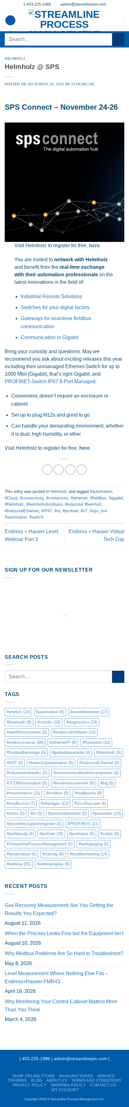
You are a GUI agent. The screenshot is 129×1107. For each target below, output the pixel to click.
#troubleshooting (88, 854)
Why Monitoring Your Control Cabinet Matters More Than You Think (61, 1005)
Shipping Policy (68, 1085)
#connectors (57, 498)
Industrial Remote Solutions (51, 296)
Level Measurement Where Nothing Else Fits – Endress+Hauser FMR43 (56, 977)
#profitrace (81, 833)
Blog (36, 1080)
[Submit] (118, 39)
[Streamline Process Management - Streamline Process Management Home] (64, 20)
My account (65, 1090)
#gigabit (116, 498)
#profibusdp (20, 833)
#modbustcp (21, 803)
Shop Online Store (34, 1076)
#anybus (18, 711)
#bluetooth (19, 722)
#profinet (70, 510)
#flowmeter (96, 742)
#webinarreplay (53, 864)
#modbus (57, 793)
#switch (36, 517)
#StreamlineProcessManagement (40, 844)
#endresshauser (25, 742)
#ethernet (79, 498)
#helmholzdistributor (44, 504)
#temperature (21, 854)
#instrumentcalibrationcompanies (86, 772)
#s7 (84, 510)
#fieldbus (98, 498)
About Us (56, 1080)
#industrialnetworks (27, 772)
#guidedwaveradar (71, 752)
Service (106, 1076)
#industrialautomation (51, 762)
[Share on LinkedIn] (81, 469)
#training (53, 854)
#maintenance (23, 793)
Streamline (83, 84)
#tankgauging (94, 844)
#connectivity (32, 498)
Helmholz (15, 58)
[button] (10, 20)
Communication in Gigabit (49, 337)
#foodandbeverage (26, 752)
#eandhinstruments (27, 732)
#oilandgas (54, 803)
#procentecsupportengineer (34, 823)
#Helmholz (14, 504)
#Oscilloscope (90, 803)
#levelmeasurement (73, 783)
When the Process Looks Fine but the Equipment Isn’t (64, 933)
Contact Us (103, 1085)
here (94, 245)
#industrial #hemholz (83, 504)
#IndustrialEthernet (22, 510)
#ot (57, 510)
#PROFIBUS (83, 823)
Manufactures (76, 1076)
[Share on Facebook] (47, 469)
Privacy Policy (30, 1085)
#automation (101, 491)
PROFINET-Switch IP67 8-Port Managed (50, 381)
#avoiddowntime (88, 711)
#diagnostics (81, 722)
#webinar (19, 864)
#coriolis (48, 722)
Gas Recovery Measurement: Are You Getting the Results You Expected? (59, 909)
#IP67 (46, 510)
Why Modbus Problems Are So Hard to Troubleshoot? (64, 953)
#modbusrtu (88, 793)
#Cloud (11, 498)
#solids (109, 833)
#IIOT (15, 762)
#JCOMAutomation (27, 783)
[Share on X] (59, 469)
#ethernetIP (62, 742)
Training (17, 1080)
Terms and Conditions (96, 1080)
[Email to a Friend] (70, 469)
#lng (107, 783)
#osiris (15, 813)
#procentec (107, 813)
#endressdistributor (74, 732)
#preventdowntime (67, 813)
